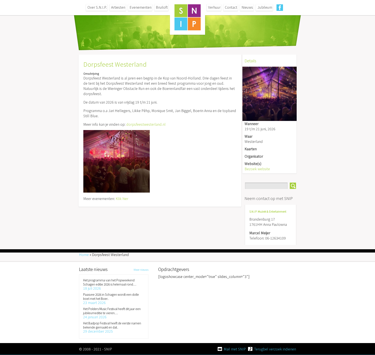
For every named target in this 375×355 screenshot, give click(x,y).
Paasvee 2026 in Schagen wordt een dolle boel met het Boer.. (111, 296)
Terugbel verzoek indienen (275, 349)
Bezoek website (257, 168)
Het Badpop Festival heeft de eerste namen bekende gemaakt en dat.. (112, 325)
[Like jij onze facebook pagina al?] (279, 7)
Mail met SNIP (235, 349)
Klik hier (122, 198)
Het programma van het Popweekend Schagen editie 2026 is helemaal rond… (109, 282)
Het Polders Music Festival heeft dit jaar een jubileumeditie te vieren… (112, 311)
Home (84, 254)
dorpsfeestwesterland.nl (146, 124)
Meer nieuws (141, 269)
